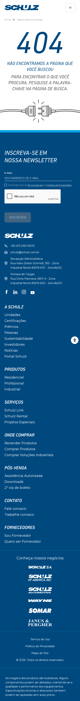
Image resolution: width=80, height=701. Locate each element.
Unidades (12, 315)
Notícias (11, 350)
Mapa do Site (40, 653)
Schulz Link (14, 410)
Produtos (14, 369)
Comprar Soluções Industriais (28, 455)
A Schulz (13, 307)
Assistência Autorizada (23, 476)
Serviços (13, 402)
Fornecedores (19, 527)
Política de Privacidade (59, 185)
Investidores (14, 345)
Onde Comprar (19, 435)
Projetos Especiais (19, 422)
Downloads (13, 482)
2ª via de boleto (17, 488)
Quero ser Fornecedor (22, 541)
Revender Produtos (20, 443)
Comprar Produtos (19, 449)
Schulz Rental (16, 416)
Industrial (12, 389)
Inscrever (17, 217)
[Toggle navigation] (70, 7)
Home (7, 19)
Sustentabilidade (18, 339)
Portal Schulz (15, 356)
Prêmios (11, 327)
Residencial (14, 377)
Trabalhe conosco (19, 515)
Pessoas (11, 333)
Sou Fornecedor (17, 536)
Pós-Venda (15, 468)
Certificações (15, 321)
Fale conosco (15, 509)
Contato (13, 500)
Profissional (14, 383)
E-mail (8, 173)
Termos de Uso (35, 185)
